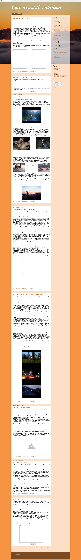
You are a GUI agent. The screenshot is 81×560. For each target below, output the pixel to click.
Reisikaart (19, 13)
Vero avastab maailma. (36, 7)
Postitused (56, 82)
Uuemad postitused (17, 547)
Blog (14, 13)
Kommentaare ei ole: (25, 71)
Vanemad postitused (45, 547)
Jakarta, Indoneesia (56, 58)
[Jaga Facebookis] (33, 71)
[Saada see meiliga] (30, 71)
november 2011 (57, 21)
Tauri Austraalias (57, 68)
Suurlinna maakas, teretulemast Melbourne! (27, 294)
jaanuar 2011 (57, 46)
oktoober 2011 (57, 22)
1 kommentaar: (24, 288)
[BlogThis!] (31, 71)
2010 (55, 48)
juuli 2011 (56, 38)
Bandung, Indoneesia (56, 57)
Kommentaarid (56, 84)
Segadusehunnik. (18, 207)
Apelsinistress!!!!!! (20, 462)
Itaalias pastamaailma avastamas (59, 76)
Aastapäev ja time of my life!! (23, 77)
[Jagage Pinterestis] (35, 71)
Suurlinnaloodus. (18, 97)
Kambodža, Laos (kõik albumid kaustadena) (60, 52)
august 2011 (57, 25)
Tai (53, 53)
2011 (55, 18)
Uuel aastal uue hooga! (20, 18)
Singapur (54, 56)
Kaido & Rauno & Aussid (58, 65)
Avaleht (31, 547)
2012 (55, 17)
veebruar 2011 (57, 45)
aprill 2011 (56, 42)
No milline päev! (18, 499)
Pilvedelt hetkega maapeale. (22, 407)
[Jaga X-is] (32, 71)
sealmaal (55, 73)
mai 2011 (56, 41)
